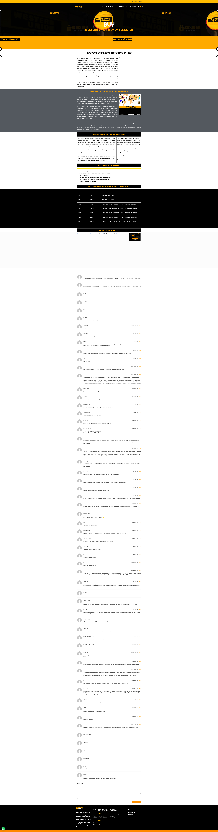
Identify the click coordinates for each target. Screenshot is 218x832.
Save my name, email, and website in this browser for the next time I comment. (95, 798)
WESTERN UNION (131, 816)
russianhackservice (114, 817)
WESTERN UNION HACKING (138, 1)
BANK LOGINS (130, 810)
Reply (140, 275)
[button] (3, 828)
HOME (129, 809)
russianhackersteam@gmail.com (116, 814)
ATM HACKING (130, 814)
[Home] (132, 1)
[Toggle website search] (142, 6)
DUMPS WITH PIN (131, 812)
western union (111, 150)
